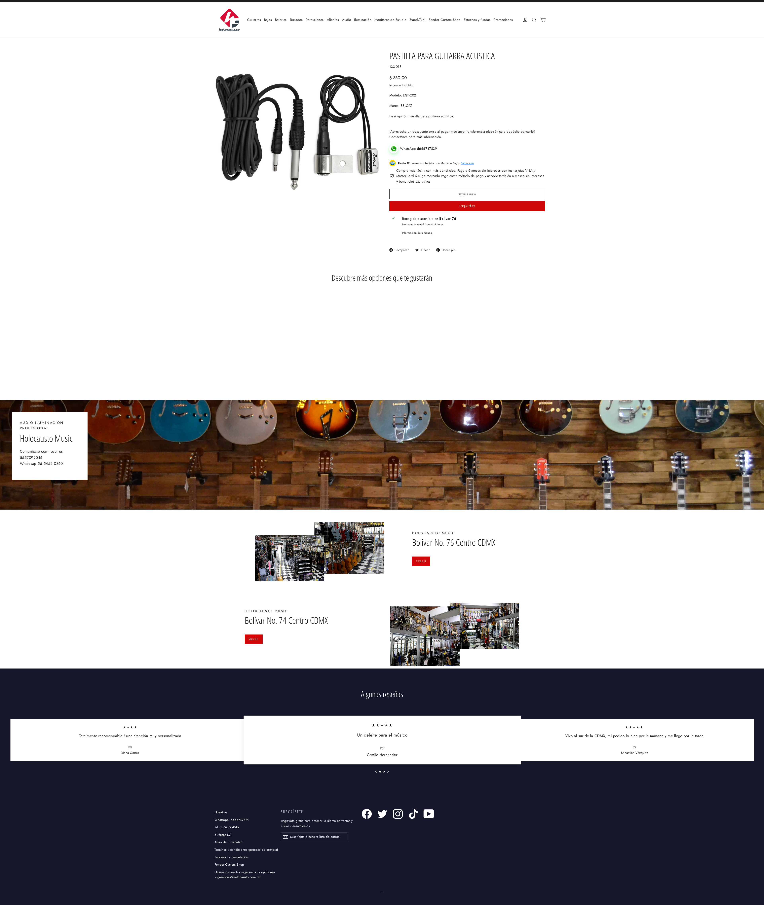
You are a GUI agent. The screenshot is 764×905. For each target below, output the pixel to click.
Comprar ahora (467, 206)
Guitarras (254, 19)
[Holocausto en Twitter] (382, 814)
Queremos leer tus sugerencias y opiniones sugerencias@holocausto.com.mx (244, 874)
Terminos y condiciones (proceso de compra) (246, 849)
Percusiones (315, 19)
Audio (346, 19)
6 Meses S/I (223, 834)
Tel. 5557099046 (226, 827)
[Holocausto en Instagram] (398, 814)
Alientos (333, 19)
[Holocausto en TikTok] (413, 814)
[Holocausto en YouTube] (429, 814)
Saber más (467, 163)
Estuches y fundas (477, 19)
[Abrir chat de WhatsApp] (394, 148)
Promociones (503, 19)
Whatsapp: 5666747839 (231, 819)
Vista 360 (421, 561)
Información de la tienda (417, 233)
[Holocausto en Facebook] (367, 814)
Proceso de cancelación (231, 857)
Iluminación (362, 19)
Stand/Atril (418, 19)
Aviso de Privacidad (228, 842)
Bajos (268, 19)
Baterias (280, 19)
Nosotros (220, 812)
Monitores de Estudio (390, 19)
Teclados (296, 19)
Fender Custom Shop (445, 19)
